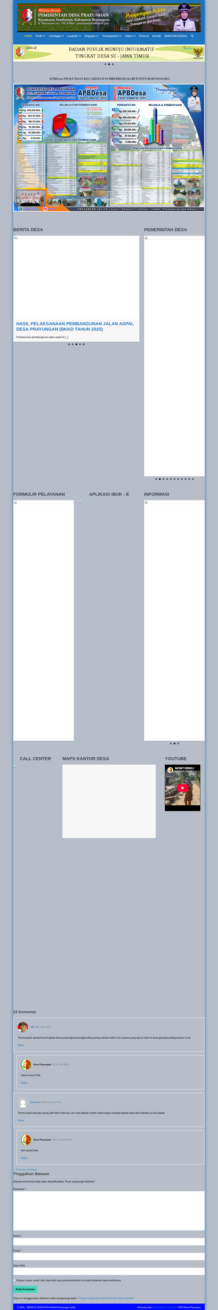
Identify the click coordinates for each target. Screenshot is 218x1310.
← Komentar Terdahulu (25, 1168)
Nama (17, 1234)
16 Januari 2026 (52, 1101)
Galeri (129, 36)
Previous (9, 52)
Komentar (19, 1187)
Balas (21, 1044)
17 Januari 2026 (63, 1138)
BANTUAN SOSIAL (176, 36)
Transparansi (110, 36)
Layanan (73, 36)
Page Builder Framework (164, 1306)
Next (209, 52)
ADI (32, 1025)
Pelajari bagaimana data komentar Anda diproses (106, 1297)
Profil (39, 36)
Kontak (156, 36)
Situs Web (19, 1264)
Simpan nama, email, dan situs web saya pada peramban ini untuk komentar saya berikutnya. (68, 1279)
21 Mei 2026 (44, 1025)
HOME (28, 36)
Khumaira (35, 1101)
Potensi (144, 36)
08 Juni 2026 (62, 1063)
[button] (192, 36)
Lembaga (55, 36)
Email (17, 1249)
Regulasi (90, 36)
